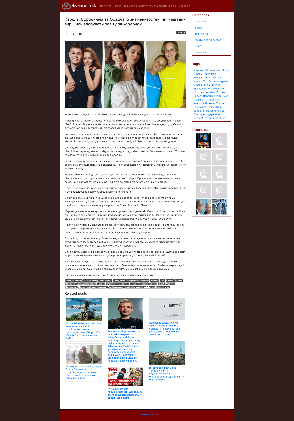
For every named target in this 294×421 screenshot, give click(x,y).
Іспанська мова (99, 287)
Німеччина (70, 284)
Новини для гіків (83, 5)
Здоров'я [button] (184, 5)
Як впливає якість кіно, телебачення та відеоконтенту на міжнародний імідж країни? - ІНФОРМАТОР (166, 373)
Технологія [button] (130, 5)
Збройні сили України (216, 81)
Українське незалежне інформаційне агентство (147, 287)
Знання (153, 284)
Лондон (101, 284)
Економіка (200, 106)
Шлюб (161, 284)
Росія (226, 70)
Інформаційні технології (138, 280)
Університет (119, 280)
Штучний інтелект (215, 117)
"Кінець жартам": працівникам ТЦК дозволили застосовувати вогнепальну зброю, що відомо (125, 393)
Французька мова (73, 280)
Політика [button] (105, 5)
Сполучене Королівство (118, 284)
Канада (169, 280)
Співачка (170, 284)
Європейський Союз (215, 95)
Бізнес (198, 27)
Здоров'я (200, 52)
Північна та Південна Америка (97, 280)
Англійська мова (115, 287)
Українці (154, 280)
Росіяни (221, 92)
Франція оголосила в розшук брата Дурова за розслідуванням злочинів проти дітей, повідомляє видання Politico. (83, 372)
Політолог (143, 284)
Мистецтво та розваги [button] (153, 5)
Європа (178, 280)
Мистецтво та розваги (208, 39)
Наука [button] (173, 5)
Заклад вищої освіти (86, 284)
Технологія (201, 33)
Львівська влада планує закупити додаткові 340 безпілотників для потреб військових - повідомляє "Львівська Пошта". (164, 328)
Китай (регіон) (212, 84)
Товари (133, 284)
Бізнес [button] (117, 5)
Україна (198, 73)
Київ (162, 280)
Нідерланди (70, 287)
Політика (181, 33)
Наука (198, 45)
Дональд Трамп (214, 103)
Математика (84, 287)
